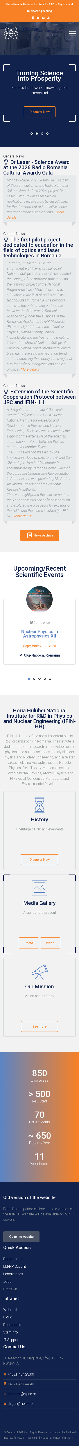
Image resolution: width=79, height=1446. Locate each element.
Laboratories (13, 1274)
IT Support (11, 1340)
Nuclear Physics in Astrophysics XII (39, 634)
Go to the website (21, 1236)
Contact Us (14, 1346)
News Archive (43, 535)
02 (37, 133)
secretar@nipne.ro (22, 1394)
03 (42, 133)
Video (50, 943)
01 (32, 133)
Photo (29, 943)
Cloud (7, 1317)
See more (39, 1026)
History (39, 819)
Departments (13, 1259)
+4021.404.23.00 (21, 1374)
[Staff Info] (48, 17)
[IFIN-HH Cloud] (43, 17)
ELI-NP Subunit (14, 1266)
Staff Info (10, 1332)
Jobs (7, 1281)
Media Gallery (39, 903)
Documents (12, 1325)
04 (47, 133)
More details (30, 369)
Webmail (10, 1310)
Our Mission (39, 986)
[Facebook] (33, 17)
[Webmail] (38, 17)
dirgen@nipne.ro (20, 1403)
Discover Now (40, 112)
